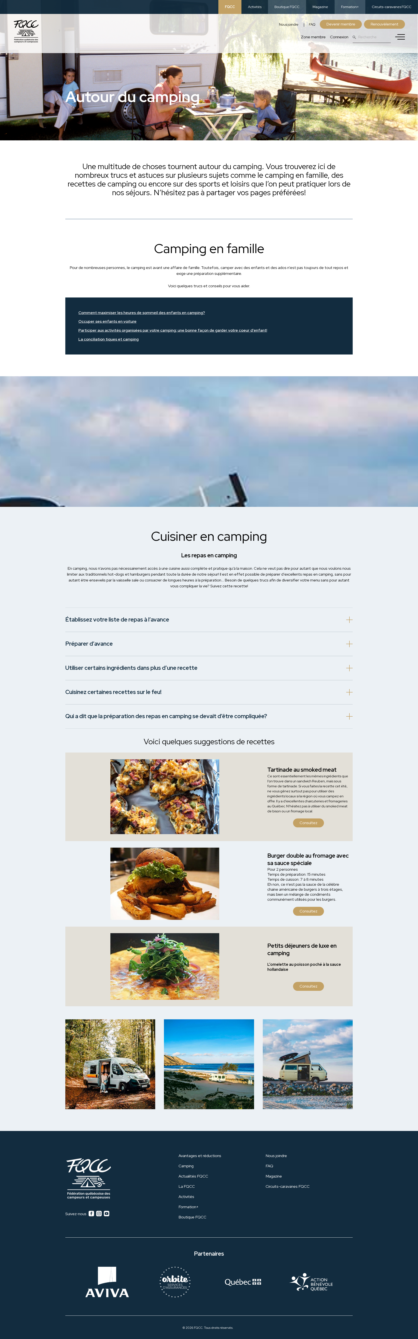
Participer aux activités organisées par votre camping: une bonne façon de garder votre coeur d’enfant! (172, 330)
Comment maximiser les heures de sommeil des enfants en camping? (141, 313)
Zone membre (313, 36)
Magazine (320, 7)
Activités (254, 7)
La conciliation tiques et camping (108, 339)
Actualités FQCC (193, 1176)
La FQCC (187, 1186)
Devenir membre (340, 24)
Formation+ (350, 7)
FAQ (312, 24)
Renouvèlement (384, 24)
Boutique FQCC (287, 7)
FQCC (230, 7)
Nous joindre (288, 24)
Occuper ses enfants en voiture (107, 321)
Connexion (339, 36)
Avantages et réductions (200, 1155)
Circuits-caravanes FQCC (391, 7)
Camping (186, 1165)
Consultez (308, 822)
